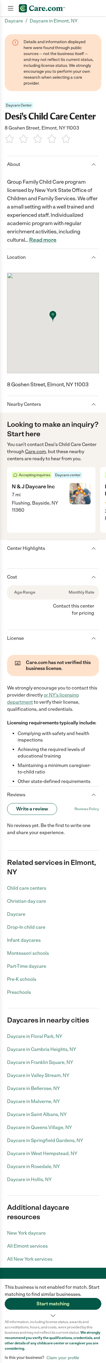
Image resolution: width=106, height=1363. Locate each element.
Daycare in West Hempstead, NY (42, 1153)
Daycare (16, 914)
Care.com (35, 451)
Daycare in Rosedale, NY (33, 1166)
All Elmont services (27, 1246)
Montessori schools (28, 953)
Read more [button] (43, 240)
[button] (53, 1299)
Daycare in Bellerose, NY (33, 1088)
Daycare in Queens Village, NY (39, 1127)
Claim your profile (63, 1357)
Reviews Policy (86, 809)
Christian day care (26, 901)
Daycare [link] (14, 21)
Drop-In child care (26, 927)
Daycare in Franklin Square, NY (40, 1062)
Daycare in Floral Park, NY (34, 1036)
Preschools (19, 992)
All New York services (29, 1259)
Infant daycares (24, 940)
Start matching (53, 1304)
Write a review (32, 809)
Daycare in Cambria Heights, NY (41, 1049)
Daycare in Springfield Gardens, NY (45, 1140)
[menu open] (10, 8)
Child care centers (26, 888)
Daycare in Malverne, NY (33, 1101)
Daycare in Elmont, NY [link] (53, 21)
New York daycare (26, 1233)
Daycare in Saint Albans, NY (37, 1114)
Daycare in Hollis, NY (29, 1179)
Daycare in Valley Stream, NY (38, 1075)
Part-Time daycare (26, 966)
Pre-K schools (21, 979)
